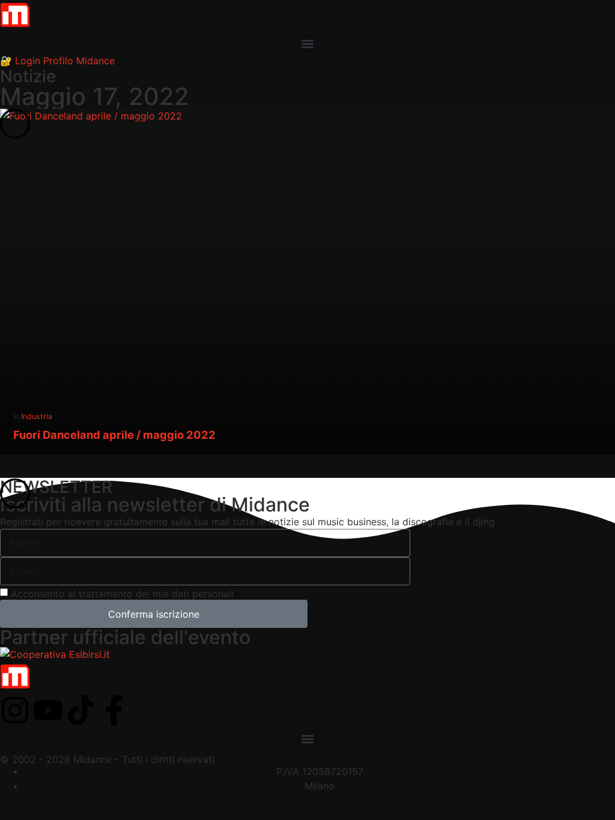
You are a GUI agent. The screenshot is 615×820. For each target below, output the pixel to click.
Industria (36, 416)
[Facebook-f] (114, 710)
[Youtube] (48, 710)
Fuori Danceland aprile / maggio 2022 (114, 434)
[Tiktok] (81, 710)
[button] (307, 43)
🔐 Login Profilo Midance (57, 61)
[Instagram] (15, 710)
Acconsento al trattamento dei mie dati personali (122, 594)
